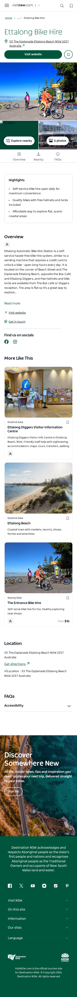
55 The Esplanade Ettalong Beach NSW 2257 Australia (39, 43)
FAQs (57, 159)
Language (15, 938)
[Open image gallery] (38, 91)
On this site (16, 909)
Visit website (33, 54)
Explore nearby (21, 140)
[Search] (62, 7)
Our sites (14, 927)
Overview (19, 159)
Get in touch (17, 321)
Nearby (39, 159)
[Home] (22, 5)
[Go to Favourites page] (71, 5)
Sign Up (13, 791)
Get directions (15, 664)
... (18, 18)
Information (17, 918)
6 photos (60, 140)
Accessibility (13, 705)
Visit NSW (15, 900)
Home (8, 18)
